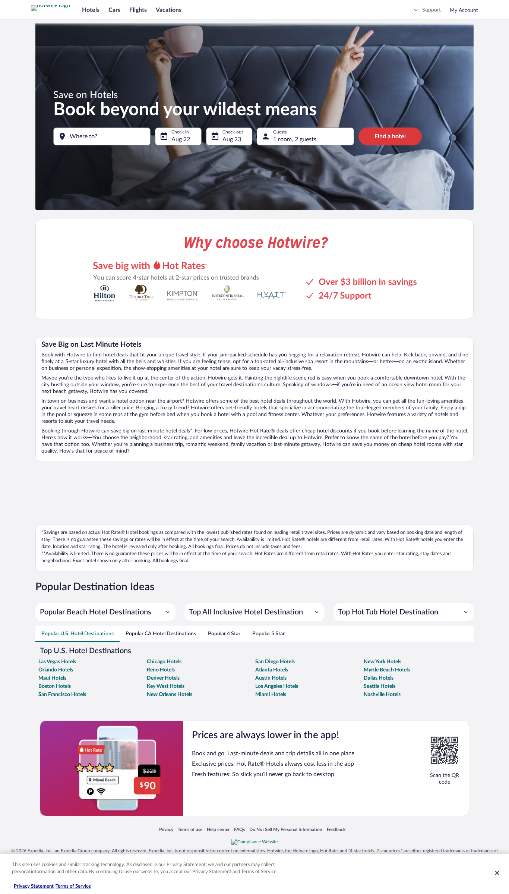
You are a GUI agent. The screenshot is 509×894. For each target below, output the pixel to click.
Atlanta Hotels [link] (271, 670)
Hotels (90, 10)
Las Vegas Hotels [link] (57, 661)
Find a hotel (390, 136)
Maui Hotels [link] (52, 678)
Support (431, 10)
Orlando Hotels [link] (55, 670)
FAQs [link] (239, 829)
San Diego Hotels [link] (275, 661)
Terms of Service (73, 886)
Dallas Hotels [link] (378, 678)
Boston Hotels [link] (54, 686)
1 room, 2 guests (294, 139)
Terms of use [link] (190, 829)
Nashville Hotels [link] (382, 694)
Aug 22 (180, 139)
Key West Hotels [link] (165, 686)
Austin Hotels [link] (271, 678)
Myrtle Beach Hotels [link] (387, 670)
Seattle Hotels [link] (379, 686)
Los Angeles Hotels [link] (276, 686)
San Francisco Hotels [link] (62, 694)
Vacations (168, 10)
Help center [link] (218, 829)
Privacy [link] (166, 829)
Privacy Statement (34, 886)
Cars (114, 10)
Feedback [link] (336, 829)
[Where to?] (102, 136)
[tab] (77, 634)
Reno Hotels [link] (161, 670)
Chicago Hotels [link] (164, 661)
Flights (138, 10)
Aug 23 (231, 139)
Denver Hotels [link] (163, 678)
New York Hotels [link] (382, 661)
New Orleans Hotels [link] (169, 694)
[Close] (497, 873)
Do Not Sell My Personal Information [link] (285, 829)
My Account (464, 10)
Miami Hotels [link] (270, 694)
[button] (105, 612)
